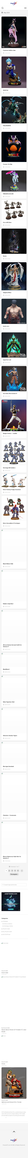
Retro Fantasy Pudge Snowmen (12, 489)
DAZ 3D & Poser (6, 934)
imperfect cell (7, 360)
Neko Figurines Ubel (8, 702)
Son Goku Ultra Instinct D (10, 393)
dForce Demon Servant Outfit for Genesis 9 (12, 645)
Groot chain (4, 972)
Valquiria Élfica (7, 292)
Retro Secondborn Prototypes (11, 523)
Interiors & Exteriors (8, 923)
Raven (4, 256)
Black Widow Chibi (8, 564)
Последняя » (14, 874)
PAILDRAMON (7, 125)
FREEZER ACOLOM (8, 194)
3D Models (5, 921)
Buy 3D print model (7, 931)
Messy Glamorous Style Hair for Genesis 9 (12, 857)
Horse (3, 1064)
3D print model (6, 928)
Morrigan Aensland (8, 766)
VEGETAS (5, 90)
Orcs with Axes (7, 222)
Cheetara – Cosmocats (9, 815)
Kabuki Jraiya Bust (8, 603)
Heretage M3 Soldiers (9, 468)
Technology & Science (8, 926)
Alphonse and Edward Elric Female (11, 1102)
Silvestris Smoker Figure (10, 735)
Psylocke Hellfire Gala (9, 50)
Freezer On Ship (7, 164)
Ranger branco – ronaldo (10, 433)
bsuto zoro (6, 326)
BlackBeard (6, 669)
